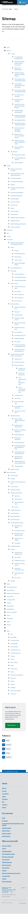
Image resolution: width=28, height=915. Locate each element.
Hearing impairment (19, 434)
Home (8, 47)
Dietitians (13, 184)
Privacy (8, 615)
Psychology (5, 820)
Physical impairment (19, 442)
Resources (9, 889)
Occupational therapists (16, 195)
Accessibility (10, 618)
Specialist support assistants (17, 217)
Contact (9, 236)
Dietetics (17, 250)
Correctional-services (20, 530)
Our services (10, 239)
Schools (13, 549)
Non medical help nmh (16, 267)
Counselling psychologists (17, 181)
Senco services (14, 283)
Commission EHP (11, 599)
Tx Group (9, 903)
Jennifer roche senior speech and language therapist (20, 106)
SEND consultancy (6, 833)
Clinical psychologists (16, 178)
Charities (13, 478)
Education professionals (16, 492)
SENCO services (6, 830)
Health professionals (7, 862)
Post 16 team (18, 398)
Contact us (4, 804)
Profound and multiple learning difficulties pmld (20, 447)
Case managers (14, 475)
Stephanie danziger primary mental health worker (20, 142)
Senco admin (18, 291)
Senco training (18, 300)
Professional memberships (13, 593)
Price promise (10, 596)
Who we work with (11, 472)
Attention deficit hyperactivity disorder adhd (20, 420)
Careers (8, 165)
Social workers (14, 214)
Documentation (14, 646)
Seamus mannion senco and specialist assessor (19, 136)
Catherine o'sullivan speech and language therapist (20, 74)
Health (12, 247)
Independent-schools (20, 560)
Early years (17, 311)
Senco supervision (19, 297)
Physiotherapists (15, 198)
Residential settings (19, 338)
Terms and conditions (16, 690)
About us (9, 50)
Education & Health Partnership (6, 887)
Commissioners (14, 486)
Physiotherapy (18, 256)
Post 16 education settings (17, 522)
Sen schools (17, 341)
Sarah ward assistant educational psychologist (20, 129)
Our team (13, 53)
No (16, 771)
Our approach (14, 151)
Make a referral (14, 662)
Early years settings (15, 489)
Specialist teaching (15, 415)
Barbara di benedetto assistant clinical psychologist (19, 63)
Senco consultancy (19, 294)
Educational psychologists (17, 192)
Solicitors (4, 870)
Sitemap (9, 624)
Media (8, 621)
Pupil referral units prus (20, 335)
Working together (19, 162)
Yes (14, 771)
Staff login (13, 687)
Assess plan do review (20, 154)
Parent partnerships (15, 516)
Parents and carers (15, 519)
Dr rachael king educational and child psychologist (20, 85)
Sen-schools (18, 577)
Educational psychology (20, 280)
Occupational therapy (20, 253)
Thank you (13, 693)
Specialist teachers (15, 220)
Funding (9, 602)
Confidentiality (14, 643)
